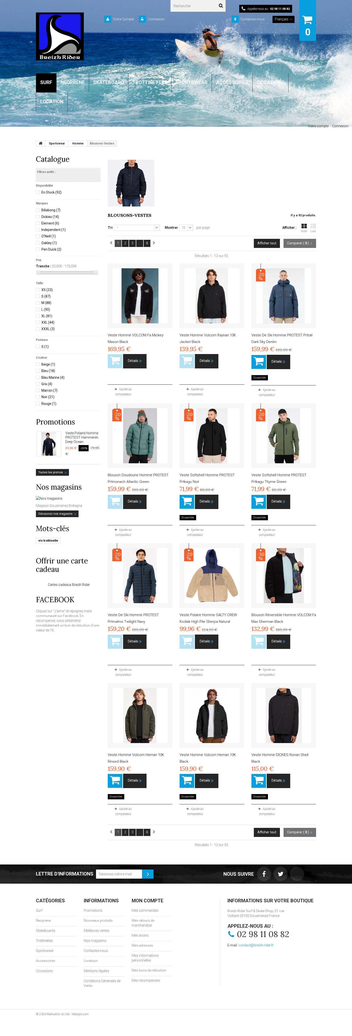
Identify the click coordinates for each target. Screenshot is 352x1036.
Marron (49, 390)
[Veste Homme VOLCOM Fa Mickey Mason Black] (140, 295)
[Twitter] (280, 874)
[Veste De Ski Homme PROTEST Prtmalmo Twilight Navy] (140, 575)
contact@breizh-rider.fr (256, 945)
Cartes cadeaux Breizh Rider (69, 585)
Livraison (91, 961)
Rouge (48, 404)
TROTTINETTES (149, 82)
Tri (110, 227)
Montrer (171, 227)
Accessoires (45, 961)
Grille (304, 231)
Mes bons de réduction (149, 970)
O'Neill (48, 236)
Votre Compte (123, 19)
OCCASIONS (270, 82)
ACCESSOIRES (232, 82)
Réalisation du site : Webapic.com (68, 1014)
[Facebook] (264, 874)
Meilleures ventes (96, 931)
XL (46, 316)
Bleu (48, 371)
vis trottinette (48, 540)
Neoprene (43, 920)
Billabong (50, 210)
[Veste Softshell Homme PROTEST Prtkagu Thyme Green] (283, 435)
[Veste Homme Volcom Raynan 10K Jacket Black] (212, 295)
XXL (47, 322)
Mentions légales (96, 971)
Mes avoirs (140, 935)
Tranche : (43, 266)
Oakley (49, 243)
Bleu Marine (52, 377)
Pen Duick (51, 249)
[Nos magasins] (68, 498)
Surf (39, 910)
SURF (46, 82)
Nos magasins (59, 487)
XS (47, 290)
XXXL (48, 329)
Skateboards (45, 931)
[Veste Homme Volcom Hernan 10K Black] (212, 715)
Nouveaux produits (98, 920)
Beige (48, 364)
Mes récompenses (146, 980)
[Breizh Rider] (60, 36)
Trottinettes (44, 941)
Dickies (50, 217)
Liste (313, 231)
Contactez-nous (252, 19)
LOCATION (51, 101)
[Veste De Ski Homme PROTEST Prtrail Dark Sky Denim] (283, 295)
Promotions (55, 421)
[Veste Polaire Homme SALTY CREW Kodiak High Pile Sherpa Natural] (212, 575)
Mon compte (147, 901)
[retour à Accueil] (40, 143)
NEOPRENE (73, 82)
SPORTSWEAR (192, 82)
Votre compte (318, 126)
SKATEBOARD (108, 82)
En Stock (51, 192)
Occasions (44, 971)
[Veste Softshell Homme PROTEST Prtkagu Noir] (212, 435)
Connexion (156, 19)
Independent (53, 230)
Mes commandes (145, 910)
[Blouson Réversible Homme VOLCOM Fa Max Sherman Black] (283, 575)
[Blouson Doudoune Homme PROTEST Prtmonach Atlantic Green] (140, 435)
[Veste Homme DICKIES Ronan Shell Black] (283, 715)
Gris (46, 384)
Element (50, 223)
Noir (47, 397)
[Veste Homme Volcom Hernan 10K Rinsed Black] (140, 715)
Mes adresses (142, 945)
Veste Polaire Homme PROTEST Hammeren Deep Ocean (81, 437)
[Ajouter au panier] (258, 362)
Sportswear (45, 951)
